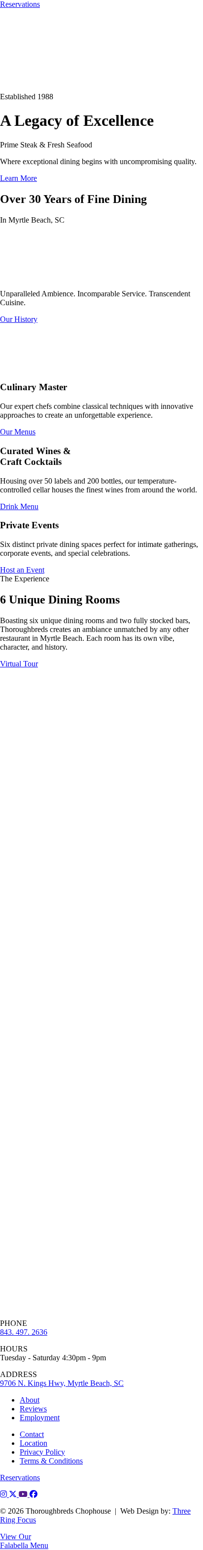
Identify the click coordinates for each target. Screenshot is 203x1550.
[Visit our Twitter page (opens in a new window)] (14, 1494)
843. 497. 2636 (23, 1332)
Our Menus (17, 432)
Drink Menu (19, 506)
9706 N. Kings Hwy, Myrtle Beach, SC (62, 1383)
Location (33, 1443)
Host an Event (22, 570)
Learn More (18, 178)
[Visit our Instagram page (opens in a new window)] (4, 1494)
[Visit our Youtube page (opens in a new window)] (24, 1494)
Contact (32, 1434)
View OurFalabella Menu (24, 1541)
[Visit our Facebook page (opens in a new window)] (33, 1494)
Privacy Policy (42, 1452)
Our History (18, 319)
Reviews (33, 1409)
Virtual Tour (19, 664)
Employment (40, 1417)
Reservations (20, 4)
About (29, 1400)
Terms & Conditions (51, 1461)
